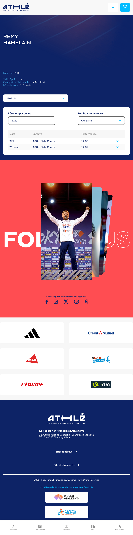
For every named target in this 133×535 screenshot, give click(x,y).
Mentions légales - (74, 487)
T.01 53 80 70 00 (47, 437)
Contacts (88, 487)
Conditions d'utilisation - (52, 487)
